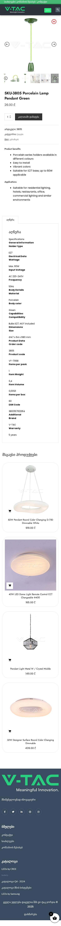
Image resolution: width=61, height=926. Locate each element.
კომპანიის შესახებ (26, 1)
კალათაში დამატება (28, 116)
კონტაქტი (42, 1)
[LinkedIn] (21, 812)
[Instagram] (38, 812)
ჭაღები (20, 134)
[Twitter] (13, 812)
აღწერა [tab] (10, 219)
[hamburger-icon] (47, 10)
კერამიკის (14, 139)
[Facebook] (5, 812)
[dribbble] (30, 812)
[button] (9, 511)
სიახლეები (9, 1)
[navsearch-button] (58, 9)
